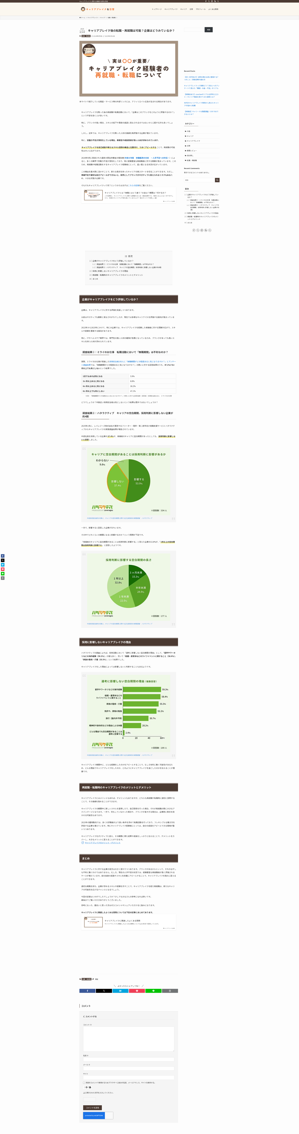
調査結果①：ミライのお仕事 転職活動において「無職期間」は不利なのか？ (125, 264)
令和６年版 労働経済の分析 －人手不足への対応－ (147, 157)
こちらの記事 (133, 185)
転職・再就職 (86, 36)
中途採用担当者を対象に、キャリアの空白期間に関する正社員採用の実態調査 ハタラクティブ (119, 518)
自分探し (190, 155)
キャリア (190, 136)
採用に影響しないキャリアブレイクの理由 (110, 271)
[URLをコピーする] (170, 991)
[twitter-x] (208, 1)
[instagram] (212, 1)
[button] (87, 991)
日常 (188, 146)
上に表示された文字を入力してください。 (98, 1092)
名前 (85, 1055)
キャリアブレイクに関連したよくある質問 (122, 920)
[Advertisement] (128, 227)
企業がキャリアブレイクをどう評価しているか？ (113, 260)
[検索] (218, 1)
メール (86, 1064)
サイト (85, 1073)
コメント (87, 1024)
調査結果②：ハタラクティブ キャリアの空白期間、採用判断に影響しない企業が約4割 (129, 267)
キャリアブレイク (193, 141)
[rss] (215, 1)
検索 (208, 29)
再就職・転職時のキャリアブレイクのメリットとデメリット (118, 275)
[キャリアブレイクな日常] (98, 9)
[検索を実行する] (217, 180)
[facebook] (205, 1)
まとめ (95, 278)
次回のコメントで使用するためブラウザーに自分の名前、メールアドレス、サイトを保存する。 (121, 1083)
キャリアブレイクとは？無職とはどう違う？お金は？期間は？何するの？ (135, 192)
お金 (188, 131)
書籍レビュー (192, 150)
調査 (96, 979)
